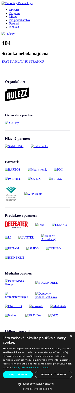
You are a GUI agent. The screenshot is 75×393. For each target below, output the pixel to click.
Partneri (14, 23)
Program (14, 13)
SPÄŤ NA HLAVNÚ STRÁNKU (23, 61)
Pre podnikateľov (19, 20)
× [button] (70, 336)
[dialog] (37, 362)
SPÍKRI (14, 9)
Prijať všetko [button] (18, 374)
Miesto (13, 16)
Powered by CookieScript (37, 388)
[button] (37, 384)
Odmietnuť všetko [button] (53, 374)
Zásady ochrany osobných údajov (30, 367)
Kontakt (14, 27)
